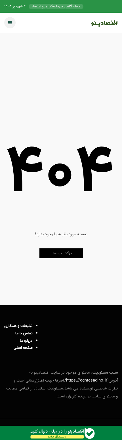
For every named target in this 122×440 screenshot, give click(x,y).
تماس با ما (24, 333)
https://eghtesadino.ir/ (85, 380)
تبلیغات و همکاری (18, 326)
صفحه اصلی (23, 348)
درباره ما (26, 341)
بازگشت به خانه (61, 253)
